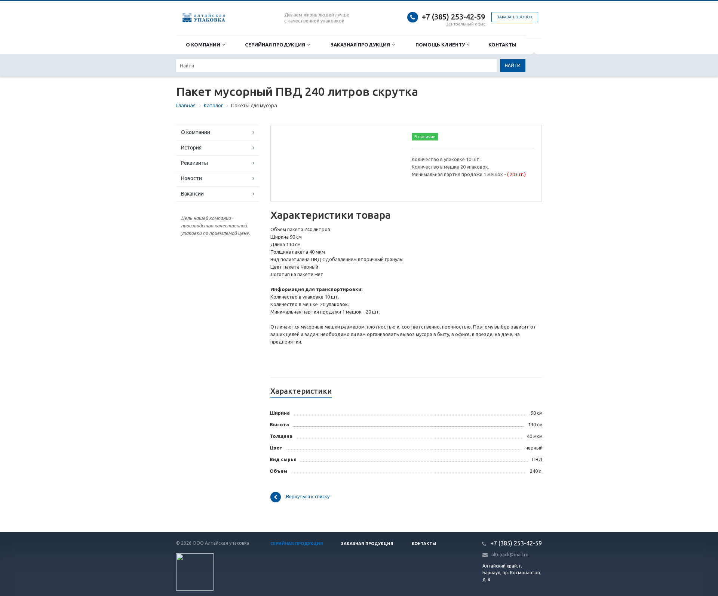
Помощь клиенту (441, 44)
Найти (513, 65)
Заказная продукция (361, 44)
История (191, 148)
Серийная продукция (276, 44)
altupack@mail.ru (509, 554)
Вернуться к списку (307, 496)
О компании (204, 44)
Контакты (502, 44)
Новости (191, 178)
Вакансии (192, 194)
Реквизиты (194, 163)
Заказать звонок (515, 17)
